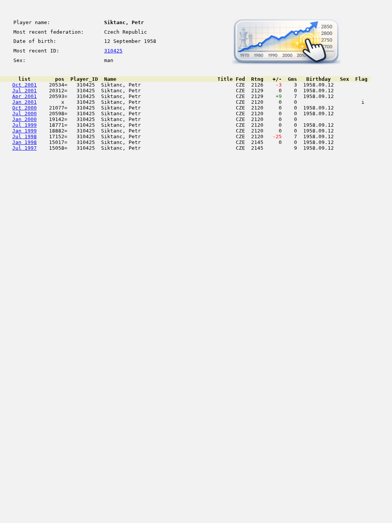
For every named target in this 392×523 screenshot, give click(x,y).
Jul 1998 (24, 136)
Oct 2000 (24, 108)
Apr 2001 (24, 96)
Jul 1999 (24, 125)
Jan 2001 (24, 102)
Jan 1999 (24, 131)
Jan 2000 (24, 119)
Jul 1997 (24, 148)
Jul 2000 (24, 113)
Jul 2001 (24, 90)
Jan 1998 (24, 142)
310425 (113, 51)
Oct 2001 (24, 85)
